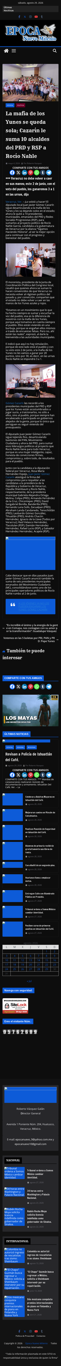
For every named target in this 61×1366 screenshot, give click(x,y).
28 (38, 969)
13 (30, 960)
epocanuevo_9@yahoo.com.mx (33, 1139)
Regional (32, 747)
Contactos (41, 1336)
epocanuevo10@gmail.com (30, 1144)
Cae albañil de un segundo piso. (40, 865)
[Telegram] (49, 172)
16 (54, 960)
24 (6, 969)
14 (38, 960)
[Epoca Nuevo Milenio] (6, 51)
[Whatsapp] (36, 172)
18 (14, 964)
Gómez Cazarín (15, 403)
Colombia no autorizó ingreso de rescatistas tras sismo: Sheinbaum (39, 1255)
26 (22, 969)
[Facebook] (12, 172)
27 (30, 969)
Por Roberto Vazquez (33, 163)
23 (54, 964)
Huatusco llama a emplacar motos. (38, 879)
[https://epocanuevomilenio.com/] (20, 1030)
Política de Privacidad (25, 1336)
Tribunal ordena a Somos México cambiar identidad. (40, 911)
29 (46, 969)
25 (14, 969)
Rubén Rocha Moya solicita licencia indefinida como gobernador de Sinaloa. (39, 1217)
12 (22, 960)
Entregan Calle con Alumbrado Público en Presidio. (39, 895)
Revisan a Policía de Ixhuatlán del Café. (28, 756)
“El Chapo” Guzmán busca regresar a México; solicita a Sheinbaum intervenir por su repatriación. (40, 1279)
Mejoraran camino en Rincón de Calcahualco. (40, 814)
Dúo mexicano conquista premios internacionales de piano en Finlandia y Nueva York (40, 1305)
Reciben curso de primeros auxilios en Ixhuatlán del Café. (39, 927)
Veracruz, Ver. (14, 201)
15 (46, 960)
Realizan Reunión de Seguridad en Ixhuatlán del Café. (40, 830)
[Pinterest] (30, 172)
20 (30, 964)
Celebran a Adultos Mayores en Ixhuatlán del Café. (40, 798)
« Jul (29, 981)
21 (38, 964)
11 (14, 960)
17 (6, 964)
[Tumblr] (43, 172)
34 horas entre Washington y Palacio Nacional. (38, 1194)
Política (20, 105)
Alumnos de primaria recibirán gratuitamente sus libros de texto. (39, 849)
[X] (18, 172)
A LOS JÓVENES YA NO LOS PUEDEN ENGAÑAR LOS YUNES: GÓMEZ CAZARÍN (33, 606)
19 (22, 964)
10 (6, 960)
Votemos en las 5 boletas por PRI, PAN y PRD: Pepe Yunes (29, 640)
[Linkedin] (24, 172)
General (20, 747)
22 (46, 964)
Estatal (10, 105)
